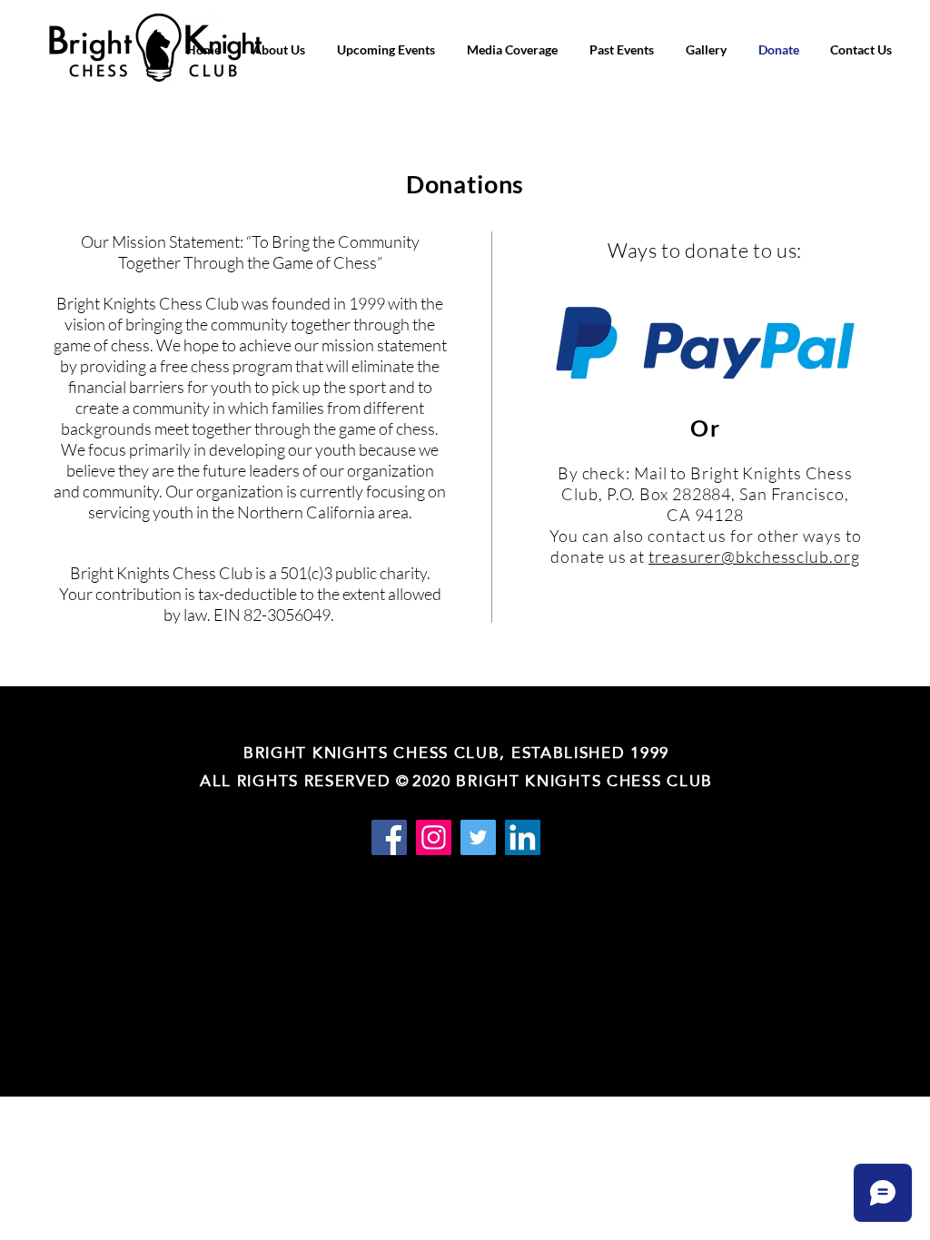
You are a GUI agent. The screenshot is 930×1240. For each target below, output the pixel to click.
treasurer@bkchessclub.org (754, 556)
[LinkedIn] (522, 837)
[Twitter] (478, 837)
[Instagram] (433, 837)
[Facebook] (389, 837)
